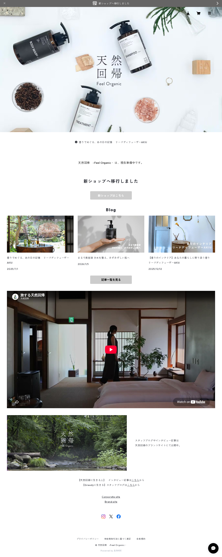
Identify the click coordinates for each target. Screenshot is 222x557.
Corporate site (111, 496)
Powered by (107, 550)
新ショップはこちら (111, 195)
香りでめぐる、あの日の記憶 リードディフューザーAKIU (113, 142)
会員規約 (140, 539)
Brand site (111, 501)
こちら (135, 480)
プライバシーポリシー (88, 539)
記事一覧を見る (111, 279)
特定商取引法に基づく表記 (117, 539)
